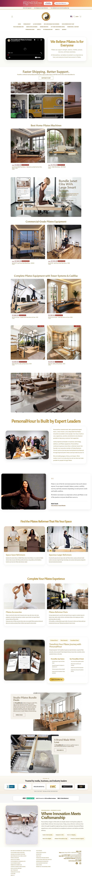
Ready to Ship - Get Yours (67, 200)
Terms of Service (39, 864)
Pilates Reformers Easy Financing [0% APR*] (18, 861)
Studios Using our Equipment (41, 852)
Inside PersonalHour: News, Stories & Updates (18, 856)
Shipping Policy (38, 854)
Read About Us (60, 750)
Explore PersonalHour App (56, 679)
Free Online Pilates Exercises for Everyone (18, 854)
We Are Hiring (13, 873)
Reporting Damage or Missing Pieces (42, 861)
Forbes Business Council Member (58, 505)
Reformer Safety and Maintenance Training (43, 866)
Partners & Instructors (15, 857)
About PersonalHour (14, 870)
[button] (76, 16)
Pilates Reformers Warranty (15, 863)
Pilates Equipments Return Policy (42, 863)
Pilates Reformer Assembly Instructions (17, 852)
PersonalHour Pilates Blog (15, 871)
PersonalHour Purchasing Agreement (42, 857)
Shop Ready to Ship (46, 78)
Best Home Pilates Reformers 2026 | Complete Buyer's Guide (21, 850)
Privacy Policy (38, 856)
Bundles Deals (19, 715)
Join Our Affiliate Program (15, 859)
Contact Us (12, 875)
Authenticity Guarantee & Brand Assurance (18, 866)
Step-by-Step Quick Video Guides (16, 868)
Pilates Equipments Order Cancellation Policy (44, 859)
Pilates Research (39, 850)
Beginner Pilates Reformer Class (16, 864)
